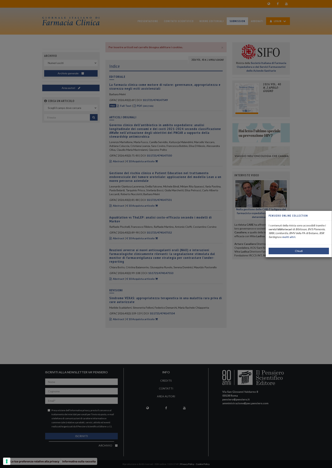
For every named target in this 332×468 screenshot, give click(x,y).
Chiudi (299, 251)
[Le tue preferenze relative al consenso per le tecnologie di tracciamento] (6, 461)
